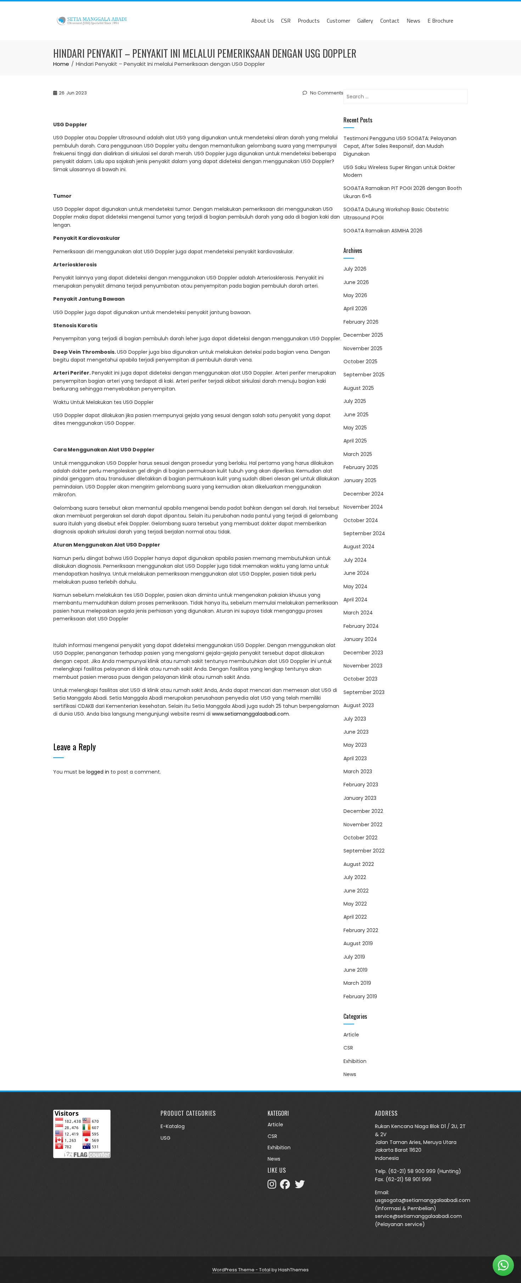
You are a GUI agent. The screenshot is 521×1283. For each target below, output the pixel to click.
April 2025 (355, 440)
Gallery (365, 20)
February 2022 (360, 930)
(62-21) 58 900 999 (412, 1171)
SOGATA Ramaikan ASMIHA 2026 (382, 230)
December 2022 (363, 811)
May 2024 (355, 586)
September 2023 (364, 692)
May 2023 (355, 745)
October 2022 (360, 837)
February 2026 (361, 321)
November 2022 (362, 824)
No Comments (326, 93)
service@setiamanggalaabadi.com (418, 1216)
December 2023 (363, 652)
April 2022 (355, 916)
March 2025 (357, 454)
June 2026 (356, 282)
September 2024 (364, 533)
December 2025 (363, 335)
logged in (97, 771)
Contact (389, 20)
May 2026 (355, 295)
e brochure (440, 20)
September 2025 (364, 374)
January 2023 (359, 798)
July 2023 (354, 718)
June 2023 (356, 731)
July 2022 (354, 877)
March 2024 (358, 612)
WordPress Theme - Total (241, 1270)
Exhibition (354, 1061)
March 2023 (357, 771)
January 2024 (360, 639)
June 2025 (356, 414)
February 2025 (360, 467)
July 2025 (354, 401)
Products (309, 20)
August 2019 (358, 943)
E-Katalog (173, 1126)
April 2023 (355, 758)
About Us (262, 20)
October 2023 (360, 678)
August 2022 (358, 864)
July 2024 (355, 560)
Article (351, 1034)
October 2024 (360, 520)
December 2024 (363, 493)
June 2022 (356, 890)
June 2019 (355, 969)
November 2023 (362, 665)
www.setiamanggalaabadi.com (250, 713)
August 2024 (359, 546)
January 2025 (359, 480)
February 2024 (361, 626)
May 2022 (355, 903)
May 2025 (355, 427)
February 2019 (360, 996)
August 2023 (358, 705)
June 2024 (356, 573)
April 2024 (355, 599)
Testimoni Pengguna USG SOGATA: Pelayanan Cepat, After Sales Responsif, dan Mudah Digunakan (399, 146)
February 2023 (360, 784)
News (413, 20)
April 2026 (355, 308)
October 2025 (360, 361)
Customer (338, 20)
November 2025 (362, 348)
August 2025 (358, 388)
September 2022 (364, 850)
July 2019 (354, 956)
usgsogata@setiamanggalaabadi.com (422, 1200)
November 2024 (363, 506)
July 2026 (354, 268)
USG (165, 1138)
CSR (286, 20)
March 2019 (357, 983)
